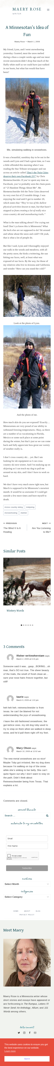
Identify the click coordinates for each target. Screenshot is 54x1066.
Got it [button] (27, 1059)
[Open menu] (48, 10)
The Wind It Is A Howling (11, 527)
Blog (38, 911)
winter (24, 513)
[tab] (21, 625)
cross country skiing (14, 507)
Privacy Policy (27, 915)
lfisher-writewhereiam (30, 655)
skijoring (30, 507)
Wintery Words (15, 610)
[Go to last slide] (6, 590)
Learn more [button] (10, 1051)
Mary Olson (23, 748)
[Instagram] (24, 1032)
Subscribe (27, 868)
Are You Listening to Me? (41, 527)
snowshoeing (11, 513)
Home (16, 911)
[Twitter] (18, 1032)
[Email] (35, 1032)
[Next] (47, 590)
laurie (20, 696)
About (27, 911)
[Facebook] (29, 1032)
